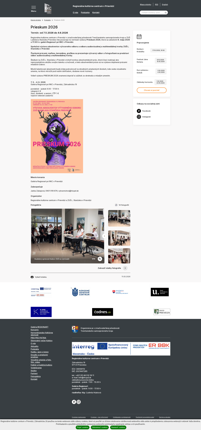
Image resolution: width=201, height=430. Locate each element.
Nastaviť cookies (118, 427)
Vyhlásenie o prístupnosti (122, 417)
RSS (156, 4)
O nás (75, 12)
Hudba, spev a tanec (40, 352)
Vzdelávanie (36, 368)
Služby (34, 371)
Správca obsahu (164, 417)
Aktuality (34, 346)
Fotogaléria (36, 376)
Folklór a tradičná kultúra (41, 365)
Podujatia (85, 12)
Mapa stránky (145, 4)
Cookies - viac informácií (99, 417)
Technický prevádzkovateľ (145, 417)
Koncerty (35, 330)
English (165, 4)
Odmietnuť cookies (100, 427)
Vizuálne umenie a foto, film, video (41, 361)
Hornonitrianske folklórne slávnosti (42, 334)
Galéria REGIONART (39, 327)
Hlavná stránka (36, 20)
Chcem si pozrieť (151, 90)
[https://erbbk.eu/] (121, 348)
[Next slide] (104, 236)
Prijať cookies (82, 427)
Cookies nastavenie (79, 417)
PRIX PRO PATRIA (38, 338)
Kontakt (95, 12)
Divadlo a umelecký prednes (39, 356)
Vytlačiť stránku (41, 277)
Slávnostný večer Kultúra (41, 340)
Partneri (34, 373)
